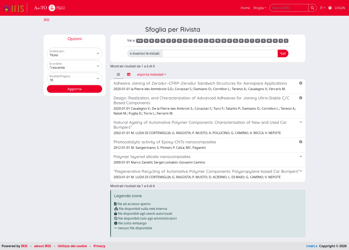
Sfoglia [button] (258, 8)
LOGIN (340, 8)
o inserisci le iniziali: (145, 53)
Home (245, 8)
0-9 (139, 40)
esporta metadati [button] (150, 74)
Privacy (99, 246)
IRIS (46, 20)
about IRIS (42, 246)
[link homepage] (14, 8)
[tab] (119, 74)
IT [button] (321, 8)
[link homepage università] (49, 8)
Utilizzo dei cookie (72, 246)
